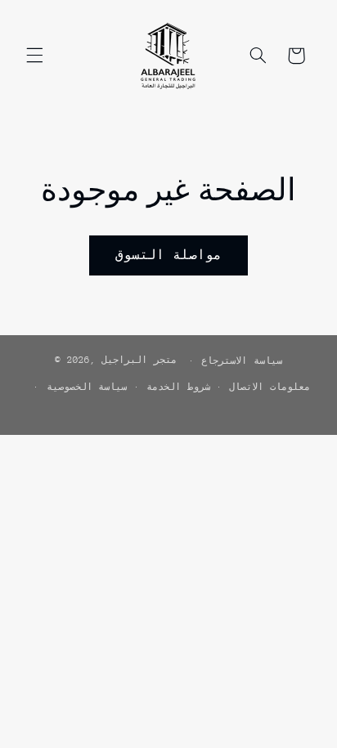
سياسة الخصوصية (87, 387)
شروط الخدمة (178, 387)
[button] (34, 55)
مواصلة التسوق (168, 255)
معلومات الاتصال (269, 387)
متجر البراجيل (139, 360)
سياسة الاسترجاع (241, 361)
